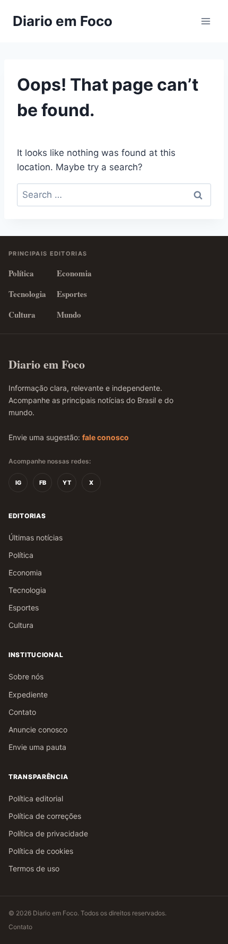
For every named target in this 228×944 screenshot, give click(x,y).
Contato (22, 711)
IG (18, 482)
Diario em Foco (46, 364)
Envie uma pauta (37, 746)
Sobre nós (25, 676)
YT (67, 482)
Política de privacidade (48, 833)
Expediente (28, 694)
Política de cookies (40, 850)
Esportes (72, 294)
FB (42, 482)
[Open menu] (205, 21)
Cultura (22, 314)
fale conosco (105, 437)
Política (21, 273)
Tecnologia (27, 294)
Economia (74, 273)
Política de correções (44, 815)
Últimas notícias (35, 537)
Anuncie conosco (37, 729)
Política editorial (35, 798)
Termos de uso (33, 868)
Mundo (69, 314)
